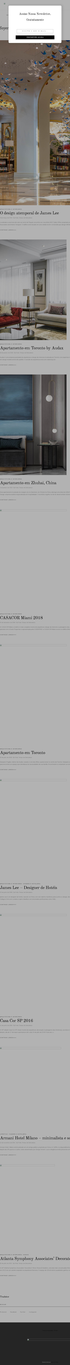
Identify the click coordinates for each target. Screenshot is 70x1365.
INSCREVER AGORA (35, 37)
